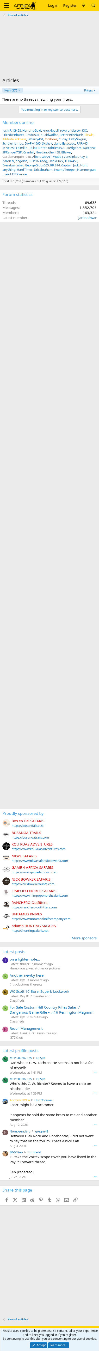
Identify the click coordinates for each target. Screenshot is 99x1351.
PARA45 (82, 143)
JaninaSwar (87, 217)
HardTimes (24, 169)
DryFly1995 (33, 143)
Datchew (89, 148)
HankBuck (56, 161)
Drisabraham (43, 169)
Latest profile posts (20, 1050)
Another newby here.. (27, 975)
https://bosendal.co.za (27, 825)
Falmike (21, 148)
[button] (6, 5)
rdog (43, 161)
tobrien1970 (56, 148)
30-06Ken (16, 1152)
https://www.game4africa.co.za (34, 872)
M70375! (8, 148)
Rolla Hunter (38, 148)
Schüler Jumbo (12, 143)
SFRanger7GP (12, 152)
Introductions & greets (26, 984)
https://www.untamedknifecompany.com (41, 919)
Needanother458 (48, 152)
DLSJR (40, 1058)
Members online (18, 122)
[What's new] (83, 5)
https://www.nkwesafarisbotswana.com (40, 860)
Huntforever (43, 1100)
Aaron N (8, 161)
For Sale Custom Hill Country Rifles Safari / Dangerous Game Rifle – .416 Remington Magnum (51, 1010)
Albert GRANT (42, 156)
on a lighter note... (25, 959)
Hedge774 (74, 148)
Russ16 (34, 161)
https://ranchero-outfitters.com (34, 907)
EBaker (66, 152)
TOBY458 (71, 161)
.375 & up (16, 1037)
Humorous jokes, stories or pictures (35, 968)
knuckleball (51, 130)
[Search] (93, 5)
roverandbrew (70, 130)
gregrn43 (41, 1131)
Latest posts (13, 951)
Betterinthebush (71, 135)
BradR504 (32, 135)
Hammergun (86, 169)
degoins (21, 161)
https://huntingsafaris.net (30, 930)
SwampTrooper (65, 169)
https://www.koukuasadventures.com (39, 849)
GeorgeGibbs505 (37, 165)
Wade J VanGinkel (65, 156)
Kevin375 (10, 90)
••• (95, 1072)
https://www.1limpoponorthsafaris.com (40, 895)
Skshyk (47, 143)
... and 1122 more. (14, 174)
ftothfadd (34, 1152)
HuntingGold (31, 130)
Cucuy (63, 139)
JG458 (17, 130)
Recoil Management (26, 1028)
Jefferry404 (35, 139)
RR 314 (55, 165)
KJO (84, 130)
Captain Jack (70, 165)
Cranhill (28, 152)
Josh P (6, 130)
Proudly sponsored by (23, 813)
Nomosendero (20, 1131)
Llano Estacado (64, 143)
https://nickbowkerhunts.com (33, 884)
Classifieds (17, 1000)
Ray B (83, 156)
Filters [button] (88, 90)
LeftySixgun (77, 139)
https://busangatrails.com (30, 837)
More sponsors (84, 938)
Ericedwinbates (13, 135)
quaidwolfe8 (49, 135)
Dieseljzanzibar (13, 165)
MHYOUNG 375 (21, 1058)
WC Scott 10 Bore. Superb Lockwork (39, 991)
